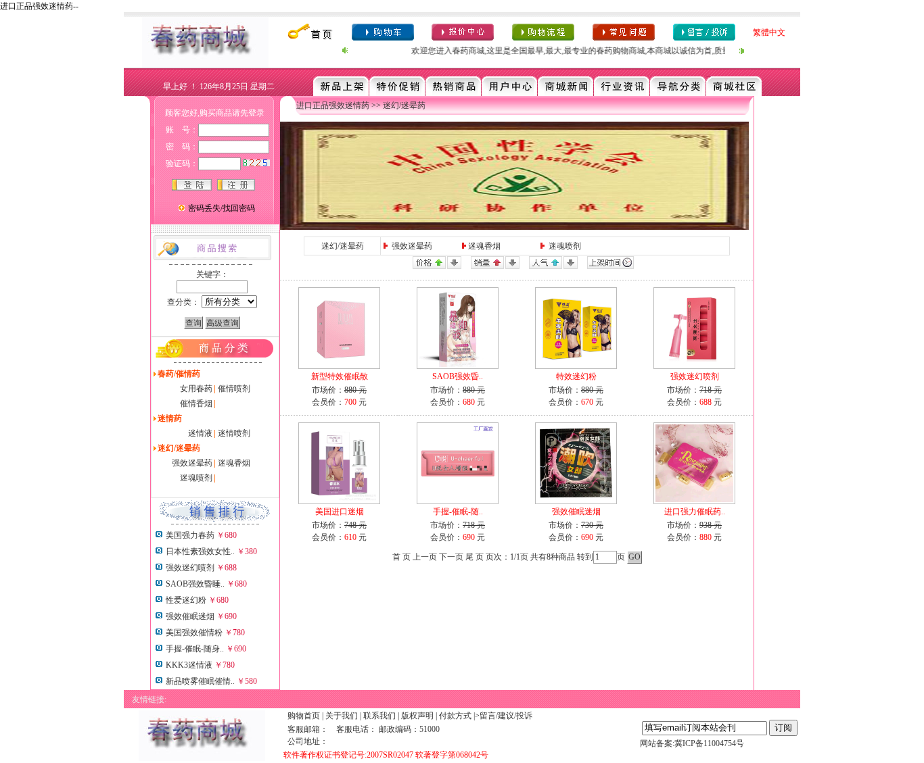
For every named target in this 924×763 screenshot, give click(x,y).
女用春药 (196, 388)
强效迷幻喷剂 (190, 567)
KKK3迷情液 (189, 665)
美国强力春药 (190, 535)
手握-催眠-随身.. (195, 649)
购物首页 (303, 715)
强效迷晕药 (192, 463)
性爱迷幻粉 (186, 600)
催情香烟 (196, 403)
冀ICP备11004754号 (709, 743)
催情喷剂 (234, 388)
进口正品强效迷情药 (332, 105)
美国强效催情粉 (194, 632)
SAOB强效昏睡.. (195, 584)
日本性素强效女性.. (200, 551)
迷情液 (200, 433)
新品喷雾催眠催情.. (200, 681)
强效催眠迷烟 (190, 616)
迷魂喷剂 (196, 478)
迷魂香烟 (234, 463)
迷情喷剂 (234, 433)
